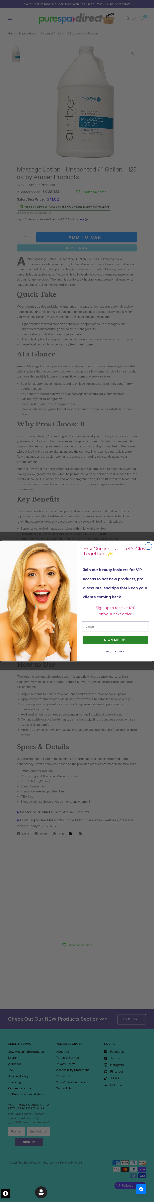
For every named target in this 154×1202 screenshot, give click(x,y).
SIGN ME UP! (115, 640)
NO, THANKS (115, 651)
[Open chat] (141, 1189)
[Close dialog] (148, 546)
